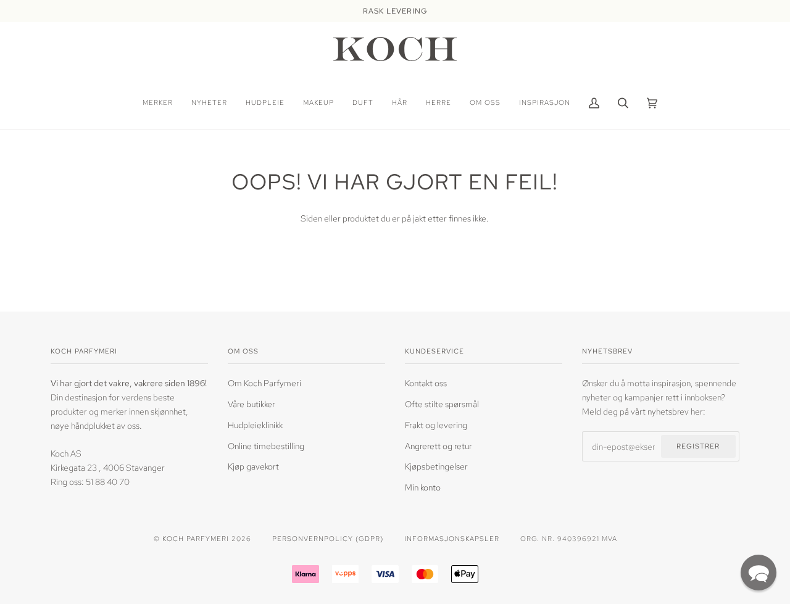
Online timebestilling (266, 446)
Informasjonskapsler (451, 538)
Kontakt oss (426, 383)
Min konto (423, 487)
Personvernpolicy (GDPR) (327, 538)
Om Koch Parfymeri (264, 383)
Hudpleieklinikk (255, 425)
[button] (758, 572)
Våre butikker (251, 404)
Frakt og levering (436, 425)
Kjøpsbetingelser (436, 466)
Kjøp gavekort (253, 466)
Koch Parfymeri (195, 538)
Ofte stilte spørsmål (442, 404)
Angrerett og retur (438, 446)
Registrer (698, 445)
